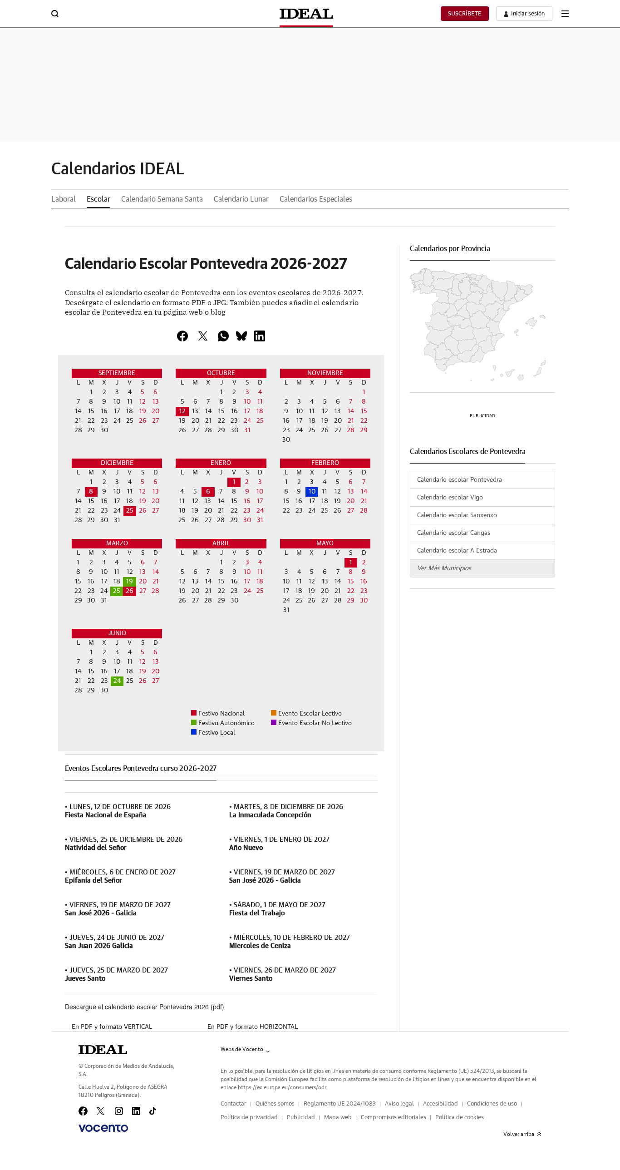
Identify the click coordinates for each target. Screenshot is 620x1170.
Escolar (98, 199)
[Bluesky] (241, 336)
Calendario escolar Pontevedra (459, 480)
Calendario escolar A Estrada (457, 551)
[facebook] (182, 336)
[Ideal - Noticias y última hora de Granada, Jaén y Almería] (306, 13)
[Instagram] (119, 1111)
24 (117, 681)
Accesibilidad (440, 1104)
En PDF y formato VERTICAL (112, 1027)
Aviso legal (399, 1104)
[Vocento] (103, 1128)
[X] (202, 336)
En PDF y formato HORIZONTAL (252, 1027)
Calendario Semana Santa (162, 199)
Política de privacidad (249, 1118)
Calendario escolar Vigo (450, 497)
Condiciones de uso (492, 1104)
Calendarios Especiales (316, 199)
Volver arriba (518, 1134)
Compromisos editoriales (393, 1118)
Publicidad (301, 1118)
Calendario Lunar (241, 199)
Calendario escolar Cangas (453, 533)
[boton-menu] (565, 13)
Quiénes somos (275, 1104)
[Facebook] (83, 1111)
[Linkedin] (259, 336)
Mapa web (338, 1118)
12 (182, 411)
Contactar (233, 1104)
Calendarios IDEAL (117, 169)
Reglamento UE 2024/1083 (340, 1104)
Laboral (63, 199)
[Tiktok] (152, 1111)
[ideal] (103, 1049)
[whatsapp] (223, 336)
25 (129, 511)
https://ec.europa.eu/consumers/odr (282, 1087)
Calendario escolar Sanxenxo (457, 515)
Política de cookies (459, 1118)
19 (129, 581)
